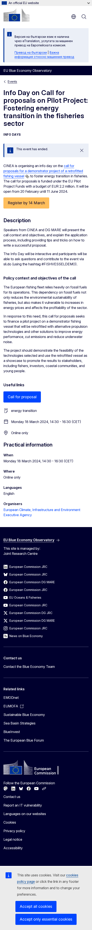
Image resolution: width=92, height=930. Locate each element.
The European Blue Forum (23, 740)
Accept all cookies (36, 906)
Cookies (9, 822)
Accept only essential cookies (46, 919)
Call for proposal (22, 397)
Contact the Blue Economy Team (29, 666)
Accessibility (13, 848)
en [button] (73, 16)
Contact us (11, 797)
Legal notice (12, 839)
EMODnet (11, 697)
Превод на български (31, 52)
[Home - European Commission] (16, 15)
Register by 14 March (26, 203)
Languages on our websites (24, 814)
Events (12, 81)
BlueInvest (11, 732)
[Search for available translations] (27, 176)
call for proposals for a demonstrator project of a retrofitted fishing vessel (43, 171)
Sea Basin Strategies (19, 723)
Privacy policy (14, 831)
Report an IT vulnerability (22, 805)
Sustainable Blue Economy (24, 715)
